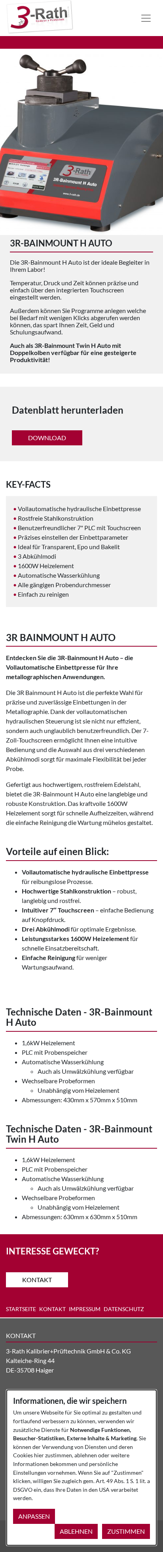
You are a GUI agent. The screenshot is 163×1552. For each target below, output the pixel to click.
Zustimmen (126, 1531)
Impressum (84, 1309)
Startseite (21, 1309)
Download (47, 437)
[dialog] (81, 1468)
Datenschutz (124, 1309)
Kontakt (37, 1279)
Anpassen (34, 1516)
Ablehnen (76, 1531)
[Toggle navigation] (146, 18)
